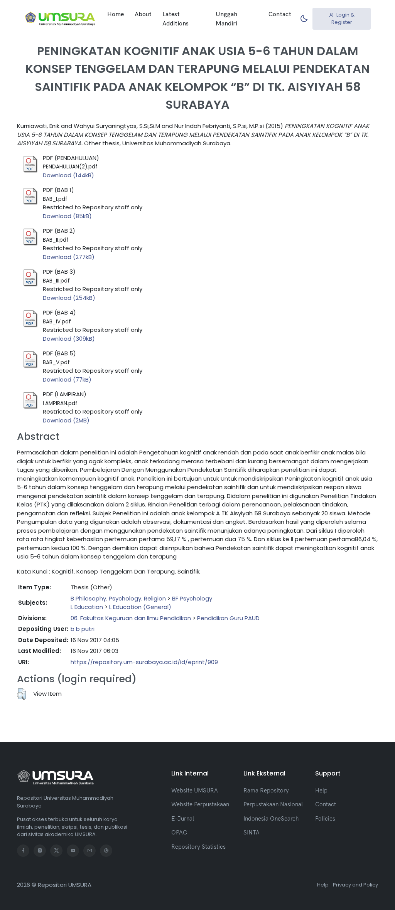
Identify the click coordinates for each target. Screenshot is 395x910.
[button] (21, 694)
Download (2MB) (66, 420)
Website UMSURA (194, 790)
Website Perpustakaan (200, 804)
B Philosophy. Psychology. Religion (118, 598)
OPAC (179, 832)
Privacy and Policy (355, 884)
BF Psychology (192, 598)
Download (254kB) (69, 298)
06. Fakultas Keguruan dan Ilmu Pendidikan (131, 618)
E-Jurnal (182, 818)
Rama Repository (266, 790)
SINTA (251, 832)
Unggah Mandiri (226, 18)
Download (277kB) (69, 257)
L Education (87, 607)
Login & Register (343, 18)
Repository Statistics (198, 846)
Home (115, 14)
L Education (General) (140, 607)
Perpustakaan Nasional (273, 804)
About (143, 14)
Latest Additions (175, 18)
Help (321, 790)
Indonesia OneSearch (271, 818)
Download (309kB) (69, 339)
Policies (325, 818)
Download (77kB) (67, 379)
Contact (279, 14)
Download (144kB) (68, 175)
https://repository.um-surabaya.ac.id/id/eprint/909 (144, 662)
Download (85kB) (67, 216)
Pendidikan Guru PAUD (228, 618)
